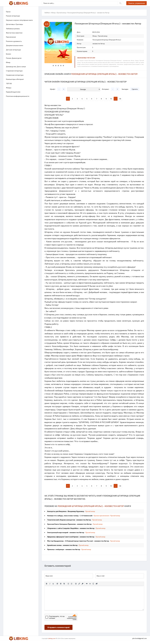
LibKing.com (51, 638)
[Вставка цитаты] (86, 583)
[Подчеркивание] (53, 583)
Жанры (8, 88)
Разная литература (13, 16)
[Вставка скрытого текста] (96, 583)
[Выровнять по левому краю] (57, 583)
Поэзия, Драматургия (13, 58)
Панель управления (136, 3)
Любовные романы (13, 28)
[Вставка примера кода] (90, 583)
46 (120, 99)
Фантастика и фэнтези (14, 33)
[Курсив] (50, 583)
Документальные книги (14, 45)
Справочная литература (14, 75)
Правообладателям (13, 92)
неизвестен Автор (99, 43)
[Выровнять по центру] (60, 583)
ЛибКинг (47, 13)
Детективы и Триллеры (14, 24)
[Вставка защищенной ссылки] (82, 583)
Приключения (11, 37)
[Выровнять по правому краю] (64, 583)
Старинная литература (14, 71)
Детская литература (13, 50)
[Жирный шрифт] (46, 583)
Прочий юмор (61, 13)
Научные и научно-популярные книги (19, 20)
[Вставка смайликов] (76, 583)
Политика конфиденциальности (17, 96)
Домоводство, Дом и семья (16, 66)
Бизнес (8, 54)
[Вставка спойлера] (93, 583)
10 (111, 99)
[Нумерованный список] (71, 583)
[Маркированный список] (68, 583)
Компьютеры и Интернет (15, 79)
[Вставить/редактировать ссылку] (79, 583)
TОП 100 (9, 83)
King (21, 3)
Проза (8, 12)
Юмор (8, 62)
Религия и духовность (14, 41)
